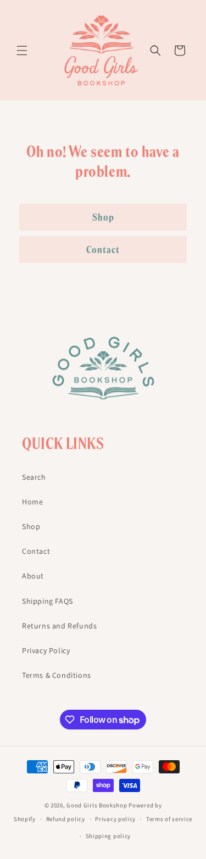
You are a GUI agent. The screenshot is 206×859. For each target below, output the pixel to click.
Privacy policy (115, 819)
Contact (103, 249)
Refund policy (65, 819)
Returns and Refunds (59, 626)
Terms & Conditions (56, 675)
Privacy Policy (46, 650)
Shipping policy (108, 836)
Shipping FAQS (47, 601)
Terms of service (169, 819)
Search (34, 477)
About (33, 576)
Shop (103, 217)
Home (32, 502)
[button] (22, 50)
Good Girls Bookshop (96, 805)
